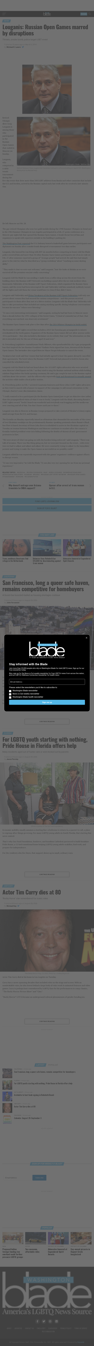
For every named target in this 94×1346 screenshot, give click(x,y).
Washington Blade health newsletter (27, 697)
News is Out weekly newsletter (25, 694)
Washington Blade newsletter (25, 691)
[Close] (86, 637)
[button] (47, 692)
